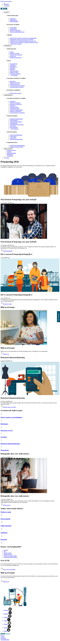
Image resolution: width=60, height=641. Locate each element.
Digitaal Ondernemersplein (10, 557)
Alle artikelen (14, 75)
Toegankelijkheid (5, 639)
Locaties (6, 550)
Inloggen (7, 5)
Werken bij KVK (8, 554)
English (7, 4)
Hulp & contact (7, 553)
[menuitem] (31, 4)
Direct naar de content (6, 1)
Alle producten (14, 129)
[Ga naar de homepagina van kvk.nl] (4, 9)
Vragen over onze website (10, 555)
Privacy (2, 635)
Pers (5, 551)
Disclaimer (3, 638)
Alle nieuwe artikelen (16, 43)
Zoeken (7, 158)
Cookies (3, 636)
